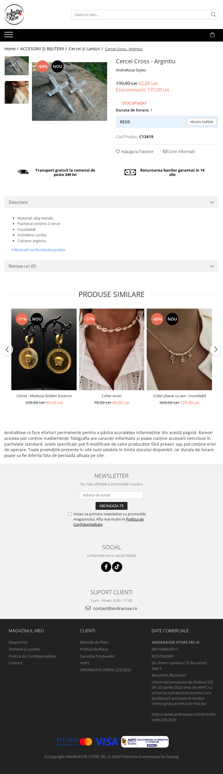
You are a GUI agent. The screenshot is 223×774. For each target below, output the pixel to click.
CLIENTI (87, 630)
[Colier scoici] (111, 349)
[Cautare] (213, 14)
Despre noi (18, 642)
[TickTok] (117, 567)
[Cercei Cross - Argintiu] (69, 91)
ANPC (85, 662)
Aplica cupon (201, 122)
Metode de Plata (94, 642)
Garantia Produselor (97, 656)
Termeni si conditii (24, 649)
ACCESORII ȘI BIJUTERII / (44, 48)
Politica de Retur (94, 649)
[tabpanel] (69, 91)
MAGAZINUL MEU (26, 630)
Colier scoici (112, 395)
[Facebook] (106, 567)
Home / (11, 48)
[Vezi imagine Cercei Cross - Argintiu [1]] (17, 92)
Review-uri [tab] (22, 266)
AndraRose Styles (131, 70)
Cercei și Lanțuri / (86, 48)
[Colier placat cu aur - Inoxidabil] (179, 349)
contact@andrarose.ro (114, 608)
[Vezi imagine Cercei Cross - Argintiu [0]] (17, 65)
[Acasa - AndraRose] (33, 14)
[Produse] (9, 36)
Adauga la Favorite (137, 151)
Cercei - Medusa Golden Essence (44, 395)
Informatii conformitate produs (39, 249)
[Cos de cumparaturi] (212, 35)
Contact (15, 662)
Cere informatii (181, 151)
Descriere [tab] (18, 202)
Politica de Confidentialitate (32, 656)
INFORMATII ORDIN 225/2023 (105, 669)
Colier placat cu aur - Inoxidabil (179, 395)
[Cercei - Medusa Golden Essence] (44, 349)
